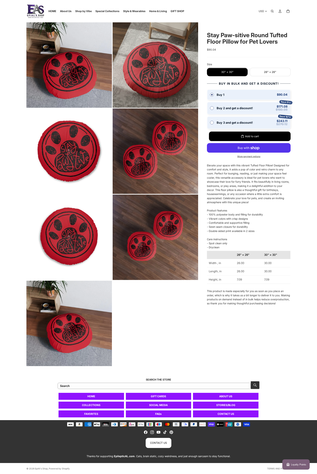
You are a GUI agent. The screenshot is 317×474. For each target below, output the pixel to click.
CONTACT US (226, 413)
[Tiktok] (165, 432)
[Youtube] (158, 432)
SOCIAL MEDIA (158, 405)
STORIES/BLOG (225, 405)
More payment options (248, 156)
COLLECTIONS (91, 405)
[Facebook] (145, 432)
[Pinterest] (171, 432)
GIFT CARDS (158, 396)
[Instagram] (152, 432)
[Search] (272, 11)
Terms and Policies (279, 468)
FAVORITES (91, 413)
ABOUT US (225, 396)
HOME (91, 396)
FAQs (158, 413)
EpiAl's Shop (41, 468)
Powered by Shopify (59, 468)
